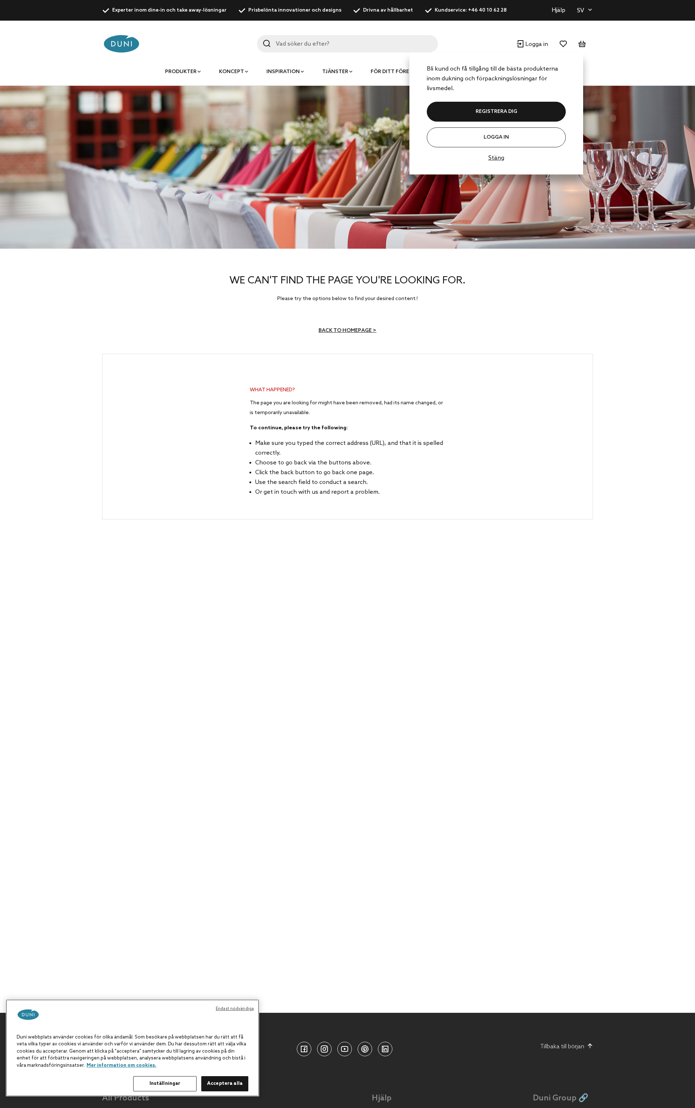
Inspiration (283, 72)
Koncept (231, 72)
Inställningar (165, 1083)
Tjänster (335, 72)
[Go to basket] (582, 43)
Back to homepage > (347, 331)
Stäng (496, 158)
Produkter (181, 72)
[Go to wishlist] (563, 43)
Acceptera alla (225, 1083)
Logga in (496, 137)
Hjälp (558, 10)
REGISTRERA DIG (496, 112)
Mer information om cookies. (121, 1065)
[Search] (267, 43)
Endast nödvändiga (235, 1008)
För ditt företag (395, 72)
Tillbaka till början (562, 1046)
